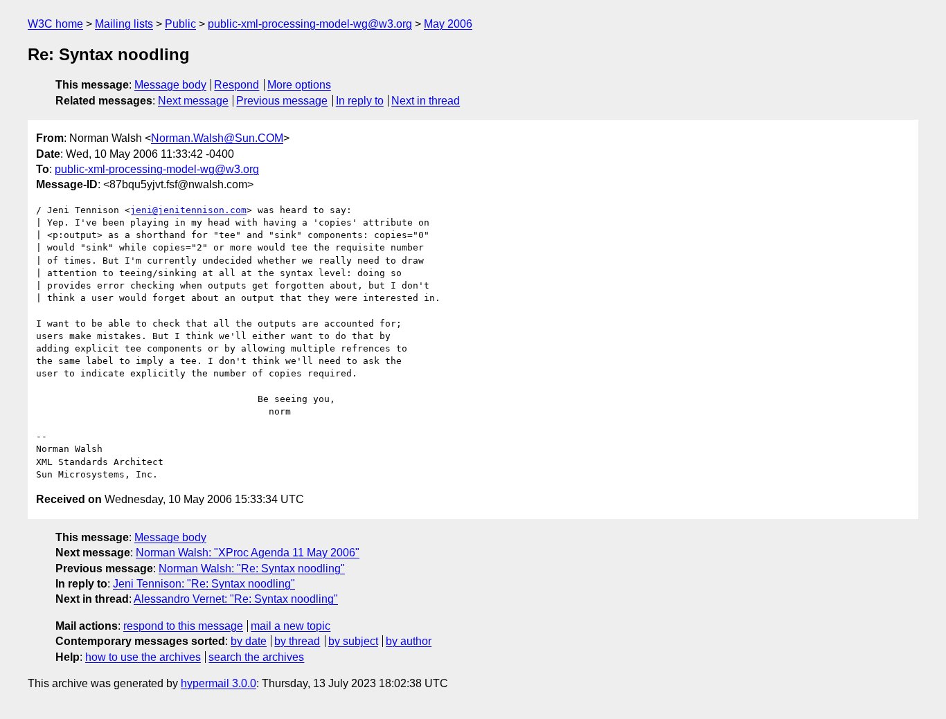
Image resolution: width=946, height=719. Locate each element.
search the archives (256, 657)
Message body (170, 85)
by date (249, 641)
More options (299, 85)
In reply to (360, 101)
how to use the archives (143, 657)
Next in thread (425, 101)
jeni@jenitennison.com (188, 210)
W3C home (55, 24)
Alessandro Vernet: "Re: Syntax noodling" (236, 599)
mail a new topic (290, 626)
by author (408, 641)
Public (180, 24)
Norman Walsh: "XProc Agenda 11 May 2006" (247, 552)
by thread (297, 641)
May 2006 (448, 24)
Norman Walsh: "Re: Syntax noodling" (252, 568)
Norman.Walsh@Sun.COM (217, 138)
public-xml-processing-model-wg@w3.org (310, 24)
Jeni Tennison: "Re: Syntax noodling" (204, 584)
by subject (353, 641)
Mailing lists (124, 24)
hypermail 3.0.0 (218, 683)
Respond (236, 85)
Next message (193, 101)
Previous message (282, 101)
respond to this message (183, 626)
